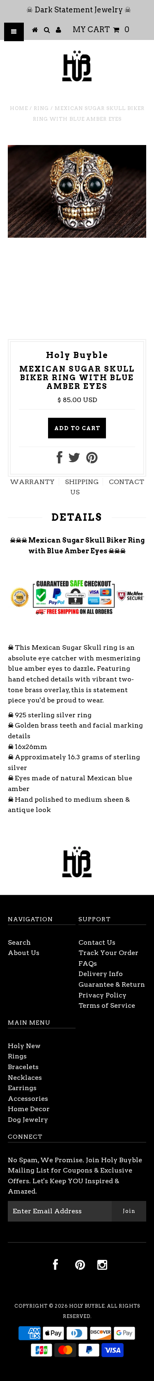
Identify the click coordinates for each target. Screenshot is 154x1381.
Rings (17, 1056)
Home (19, 108)
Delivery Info (100, 974)
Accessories (28, 1098)
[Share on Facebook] (59, 460)
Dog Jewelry (28, 1120)
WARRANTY (32, 482)
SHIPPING (82, 482)
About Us (23, 953)
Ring (41, 108)
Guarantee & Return (111, 984)
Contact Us (96, 942)
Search (19, 942)
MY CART (101, 29)
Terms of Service (106, 1005)
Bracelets (23, 1067)
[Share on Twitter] (74, 460)
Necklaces (25, 1077)
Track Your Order (108, 953)
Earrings (22, 1088)
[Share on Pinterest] (91, 460)
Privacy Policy (102, 995)
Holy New (24, 1046)
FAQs (87, 963)
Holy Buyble (87, 1306)
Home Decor (29, 1109)
